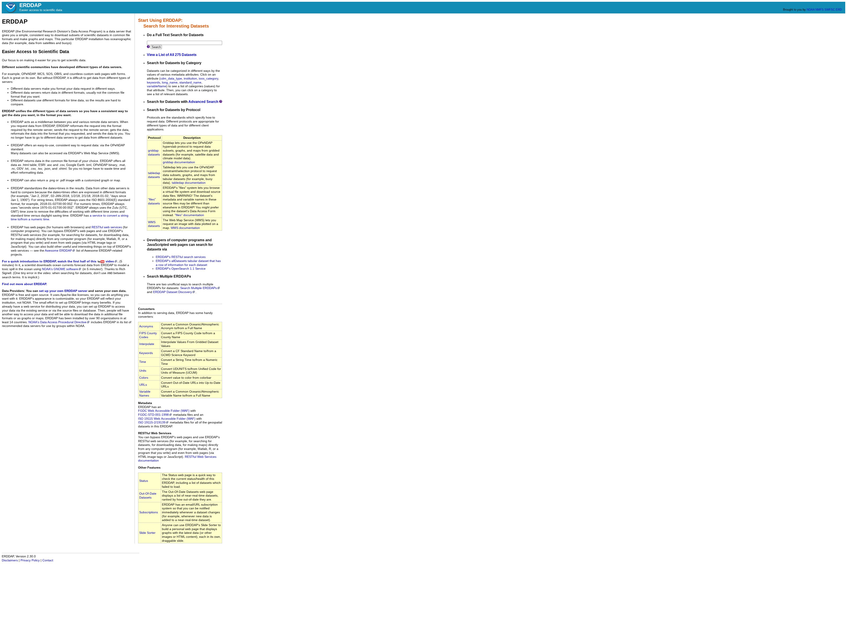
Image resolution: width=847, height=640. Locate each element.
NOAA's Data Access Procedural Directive (57, 322)
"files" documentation (189, 215)
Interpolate (146, 344)
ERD (839, 9)
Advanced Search (203, 102)
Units (142, 370)
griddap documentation (179, 162)
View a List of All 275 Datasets (172, 55)
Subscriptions (148, 512)
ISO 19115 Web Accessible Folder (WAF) (166, 418)
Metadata (145, 403)
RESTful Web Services (154, 433)
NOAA (811, 9)
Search (156, 47)
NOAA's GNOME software (60, 269)
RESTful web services (107, 227)
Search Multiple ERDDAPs (198, 288)
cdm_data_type (171, 78)
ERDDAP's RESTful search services (181, 257)
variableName (156, 86)
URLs (143, 384)
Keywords (146, 353)
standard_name (190, 82)
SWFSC (830, 9)
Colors (143, 377)
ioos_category (208, 78)
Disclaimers (10, 560)
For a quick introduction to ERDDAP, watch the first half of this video (58, 261)
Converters (146, 309)
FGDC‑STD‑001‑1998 (153, 414)
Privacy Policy (30, 560)
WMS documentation (185, 228)
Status (143, 480)
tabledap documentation (189, 182)
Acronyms (146, 326)
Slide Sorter (147, 532)
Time (142, 362)
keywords (153, 82)
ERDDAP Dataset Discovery (172, 292)
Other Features (149, 467)
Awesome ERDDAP (58, 250)
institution (190, 78)
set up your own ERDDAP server (63, 291)
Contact (47, 560)
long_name (170, 82)
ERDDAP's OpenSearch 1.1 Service (181, 268)
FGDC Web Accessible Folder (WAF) (163, 410)
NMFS (819, 9)
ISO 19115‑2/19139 (151, 422)
